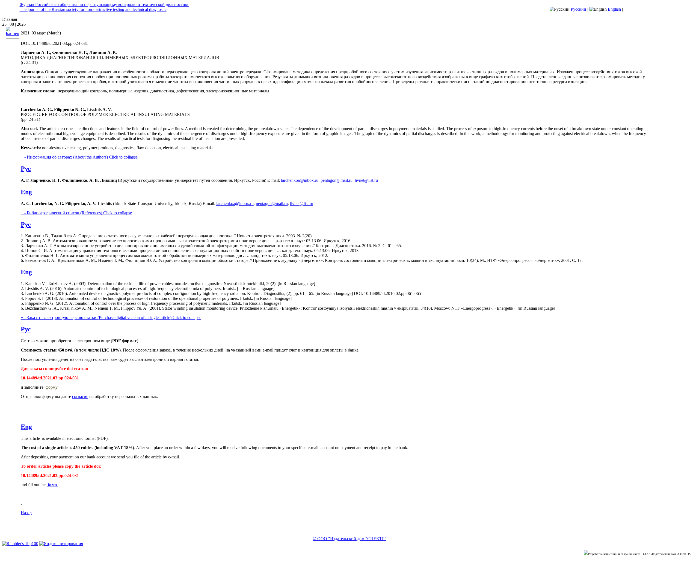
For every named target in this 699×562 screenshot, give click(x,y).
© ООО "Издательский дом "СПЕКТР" (349, 538)
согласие (80, 396)
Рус (26, 168)
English (614, 9)
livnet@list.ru (366, 180)
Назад (26, 512)
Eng (26, 191)
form (52, 484)
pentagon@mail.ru (337, 180)
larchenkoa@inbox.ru (299, 180)
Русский (578, 9)
